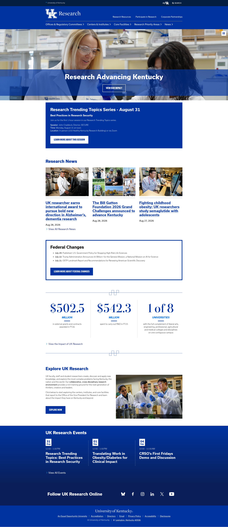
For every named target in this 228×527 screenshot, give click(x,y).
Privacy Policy (134, 516)
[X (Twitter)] (161, 494)
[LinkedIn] (152, 494)
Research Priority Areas (147, 24)
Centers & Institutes (98, 24)
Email (121, 516)
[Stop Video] (223, 33)
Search (177, 3)
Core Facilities (121, 24)
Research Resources (122, 17)
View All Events (57, 472)
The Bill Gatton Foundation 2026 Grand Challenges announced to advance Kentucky (114, 209)
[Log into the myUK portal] (166, 3)
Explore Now (55, 410)
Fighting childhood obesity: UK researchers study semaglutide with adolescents (159, 209)
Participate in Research (146, 17)
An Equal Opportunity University (72, 516)
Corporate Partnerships (171, 17)
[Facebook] (133, 494)
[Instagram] (142, 494)
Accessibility (150, 516)
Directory (111, 516)
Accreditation (97, 516)
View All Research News (62, 229)
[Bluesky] (123, 494)
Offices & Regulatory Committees (64, 24)
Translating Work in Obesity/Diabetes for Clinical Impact (110, 458)
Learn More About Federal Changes (72, 271)
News (168, 24)
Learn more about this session (69, 139)
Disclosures (165, 516)
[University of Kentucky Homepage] (114, 511)
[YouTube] (171, 494)
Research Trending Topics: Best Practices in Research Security (64, 458)
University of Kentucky (56, 3)
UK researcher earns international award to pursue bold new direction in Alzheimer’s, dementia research (66, 211)
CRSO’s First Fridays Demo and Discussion (157, 456)
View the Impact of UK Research (65, 344)
